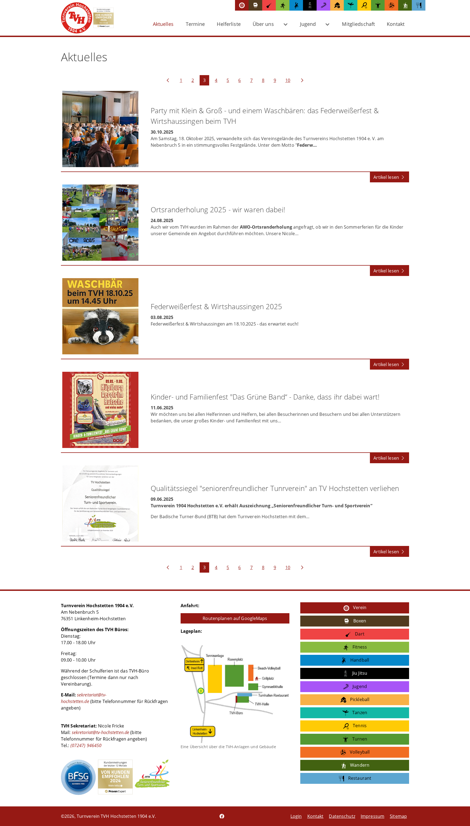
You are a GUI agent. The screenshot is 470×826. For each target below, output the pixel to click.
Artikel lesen (386, 177)
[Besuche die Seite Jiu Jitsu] (310, 5)
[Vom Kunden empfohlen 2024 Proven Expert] (115, 777)
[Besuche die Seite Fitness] (282, 5)
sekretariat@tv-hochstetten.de (100, 732)
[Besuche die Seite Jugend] (323, 5)
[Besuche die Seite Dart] (269, 5)
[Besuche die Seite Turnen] (378, 5)
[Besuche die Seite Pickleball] (337, 5)
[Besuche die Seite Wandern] (405, 5)
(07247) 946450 (85, 745)
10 (287, 80)
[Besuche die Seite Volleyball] (391, 5)
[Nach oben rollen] (458, 814)
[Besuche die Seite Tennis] (364, 5)
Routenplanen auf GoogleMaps (235, 618)
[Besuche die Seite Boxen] (255, 5)
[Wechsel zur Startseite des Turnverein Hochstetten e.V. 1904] (83, 17)
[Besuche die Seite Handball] (296, 5)
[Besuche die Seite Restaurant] (418, 5)
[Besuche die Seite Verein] (242, 5)
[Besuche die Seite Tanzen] (350, 5)
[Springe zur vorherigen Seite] (168, 80)
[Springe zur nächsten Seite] (302, 80)
